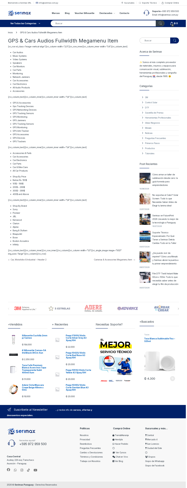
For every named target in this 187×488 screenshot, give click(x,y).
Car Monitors (19, 66)
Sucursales (129, 3)
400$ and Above (21, 194)
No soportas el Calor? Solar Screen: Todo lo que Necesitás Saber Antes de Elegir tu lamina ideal (165, 200)
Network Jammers (21, 77)
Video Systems (20, 59)
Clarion (16, 223)
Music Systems (20, 56)
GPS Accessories (21, 134)
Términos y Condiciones (91, 456)
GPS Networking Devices (25, 110)
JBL (14, 216)
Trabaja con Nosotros (90, 461)
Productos (150, 148)
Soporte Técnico (149, 3)
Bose (15, 237)
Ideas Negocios (152, 123)
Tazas (146, 334)
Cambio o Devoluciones (91, 452)
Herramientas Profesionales (158, 117)
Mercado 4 (152, 439)
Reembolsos (86, 444)
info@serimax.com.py (48, 3)
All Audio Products (21, 87)
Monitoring (18, 73)
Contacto (124, 13)
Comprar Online (172, 3)
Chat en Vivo (121, 456)
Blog (67, 13)
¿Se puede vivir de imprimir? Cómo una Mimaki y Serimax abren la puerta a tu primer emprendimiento (165, 258)
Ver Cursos (120, 452)
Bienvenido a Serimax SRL (19, 3)
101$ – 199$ (18, 183)
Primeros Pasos (152, 143)
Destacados (105, 13)
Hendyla (118, 439)
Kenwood (17, 220)
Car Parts (17, 70)
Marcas (56, 13)
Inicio (10, 32)
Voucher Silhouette (84, 13)
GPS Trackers (19, 141)
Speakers (17, 63)
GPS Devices (19, 138)
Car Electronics (20, 84)
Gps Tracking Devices (23, 106)
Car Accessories (20, 80)
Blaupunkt (17, 234)
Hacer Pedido (121, 444)
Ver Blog (118, 461)
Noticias (149, 133)
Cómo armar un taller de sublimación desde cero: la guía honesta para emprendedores (165, 179)
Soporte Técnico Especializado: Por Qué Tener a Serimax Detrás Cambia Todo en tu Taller (164, 237)
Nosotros (84, 435)
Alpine (16, 227)
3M (146, 97)
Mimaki (148, 128)
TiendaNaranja (121, 435)
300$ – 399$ (19, 190)
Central (150, 435)
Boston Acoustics (21, 241)
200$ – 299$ (19, 187)
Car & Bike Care (20, 167)
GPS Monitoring (20, 117)
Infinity (16, 244)
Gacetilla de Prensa (154, 112)
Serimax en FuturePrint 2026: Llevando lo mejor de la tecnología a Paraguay (165, 219)
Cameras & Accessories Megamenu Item (114, 259)
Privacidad (85, 439)
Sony (15, 209)
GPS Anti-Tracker (21, 131)
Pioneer (16, 213)
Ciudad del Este (154, 448)
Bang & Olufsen (20, 230)
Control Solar (151, 102)
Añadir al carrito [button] (172, 378)
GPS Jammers (19, 120)
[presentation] (178, 309)
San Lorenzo (153, 444)
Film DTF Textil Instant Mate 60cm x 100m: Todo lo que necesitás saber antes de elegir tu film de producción (165, 278)
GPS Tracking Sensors (23, 113)
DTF (147, 107)
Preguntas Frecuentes (155, 138)
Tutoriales (149, 153)
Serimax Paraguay (24, 484)
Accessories (18, 91)
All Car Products (20, 170)
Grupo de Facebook (155, 465)
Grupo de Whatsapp (155, 461)
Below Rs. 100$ (20, 180)
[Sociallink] (8, 469)
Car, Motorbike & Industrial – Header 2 (27, 259)
